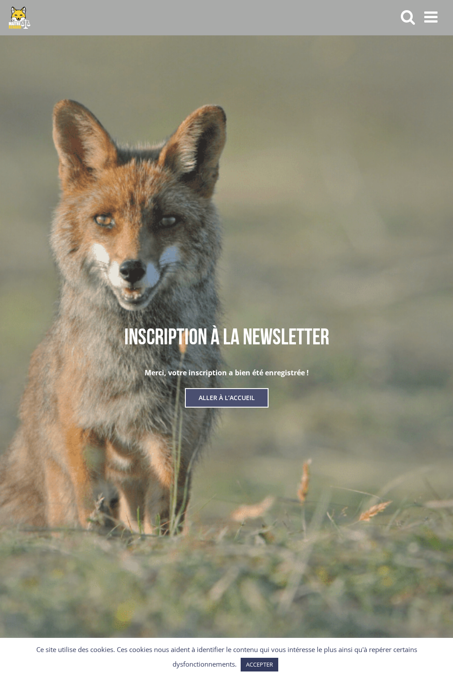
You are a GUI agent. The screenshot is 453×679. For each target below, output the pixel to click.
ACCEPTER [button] (259, 664)
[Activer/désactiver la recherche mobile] (408, 16)
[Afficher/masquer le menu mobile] (432, 16)
